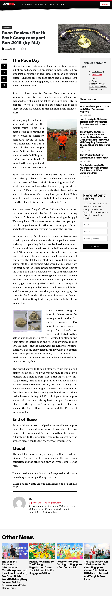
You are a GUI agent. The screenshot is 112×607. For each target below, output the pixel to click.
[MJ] (22, 48)
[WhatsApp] (4, 85)
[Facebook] (4, 66)
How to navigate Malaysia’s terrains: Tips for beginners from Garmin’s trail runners (93, 122)
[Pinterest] (4, 79)
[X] (4, 72)
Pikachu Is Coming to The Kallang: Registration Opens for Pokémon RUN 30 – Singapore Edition (94, 169)
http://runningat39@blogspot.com (45, 503)
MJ (25, 49)
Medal (94, 78)
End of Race (97, 74)
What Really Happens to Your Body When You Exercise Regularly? (94, 109)
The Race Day (98, 71)
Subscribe (95, 246)
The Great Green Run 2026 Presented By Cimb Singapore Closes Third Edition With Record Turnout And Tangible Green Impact (96, 571)
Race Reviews (7, 27)
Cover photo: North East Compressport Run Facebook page (98, 85)
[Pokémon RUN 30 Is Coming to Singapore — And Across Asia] (70, 551)
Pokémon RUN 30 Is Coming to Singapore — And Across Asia (69, 565)
